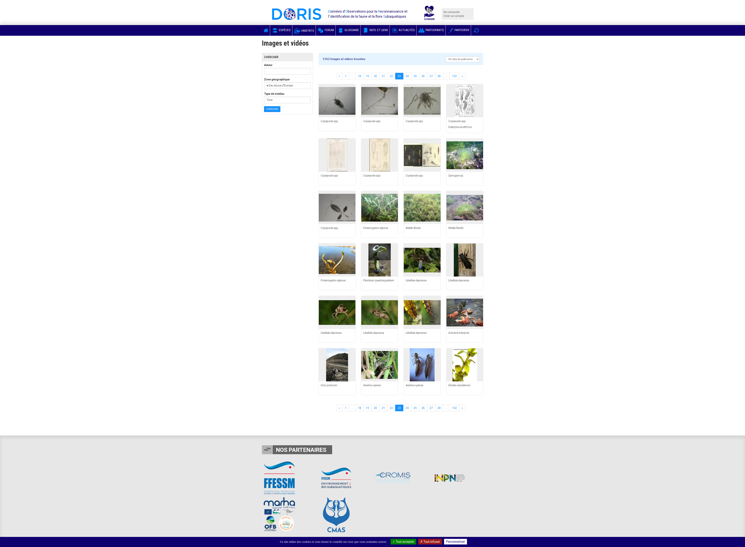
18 (359, 76)
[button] (476, 30)
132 (454, 76)
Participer (461, 30)
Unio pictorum (329, 385)
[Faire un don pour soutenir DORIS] (429, 14)
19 (367, 76)
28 (439, 76)
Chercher (272, 109)
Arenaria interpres (458, 332)
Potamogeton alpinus (375, 228)
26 (423, 76)
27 (431, 76)
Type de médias (274, 93)
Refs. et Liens (378, 30)
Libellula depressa (416, 280)
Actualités (406, 30)
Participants (434, 30)
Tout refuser (431, 542)
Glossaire (351, 30)
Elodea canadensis (459, 385)
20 (375, 76)
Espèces (284, 30)
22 (391, 76)
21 (383, 76)
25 (415, 76)
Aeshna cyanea (372, 385)
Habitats (307, 30)
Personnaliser (455, 542)
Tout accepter (404, 542)
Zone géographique (277, 79)
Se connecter (452, 12)
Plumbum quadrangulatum (378, 280)
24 (407, 76)
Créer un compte (454, 15)
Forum (329, 30)
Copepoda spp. (330, 121)
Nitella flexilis (413, 228)
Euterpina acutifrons (460, 127)
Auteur (268, 65)
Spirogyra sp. (456, 175)
